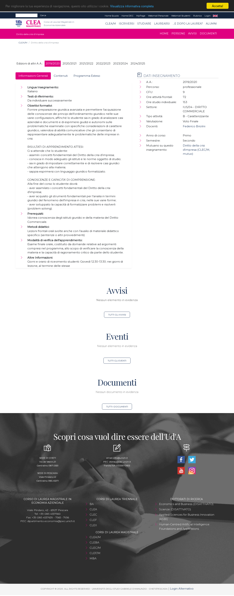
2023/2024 (120, 63)
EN (215, 15)
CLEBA (94, 542)
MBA (93, 558)
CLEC (93, 514)
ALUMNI (211, 23)
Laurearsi (162, 23)
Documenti (208, 33)
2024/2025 (138, 63)
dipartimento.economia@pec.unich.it (51, 521)
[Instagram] (192, 470)
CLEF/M (95, 553)
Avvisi (192, 33)
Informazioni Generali (33, 75)
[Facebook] (181, 459)
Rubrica (197, 15)
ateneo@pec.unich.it (120, 461)
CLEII (93, 525)
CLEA (93, 509)
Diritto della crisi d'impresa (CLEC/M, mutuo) (196, 149)
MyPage (140, 15)
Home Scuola (112, 15)
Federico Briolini (194, 126)
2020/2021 (70, 63)
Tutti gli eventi (117, 360)
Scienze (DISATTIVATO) (175, 509)
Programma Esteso (86, 75)
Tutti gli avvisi (117, 314)
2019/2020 (53, 63)
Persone (178, 33)
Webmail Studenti (180, 15)
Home (164, 33)
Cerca (43, 15)
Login (208, 15)
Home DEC (127, 15)
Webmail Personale (158, 15)
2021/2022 (86, 63)
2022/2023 (103, 63)
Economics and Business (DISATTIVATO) (186, 504)
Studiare (144, 23)
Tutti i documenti (117, 406)
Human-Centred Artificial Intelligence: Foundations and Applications (184, 526)
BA (92, 504)
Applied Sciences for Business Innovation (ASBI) (186, 517)
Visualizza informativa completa (132, 6)
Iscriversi (126, 23)
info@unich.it (120, 457)
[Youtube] (181, 470)
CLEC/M (95, 547)
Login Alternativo (182, 588)
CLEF (93, 520)
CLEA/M (110, 23)
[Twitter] (192, 459)
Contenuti (61, 75)
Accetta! (217, 5)
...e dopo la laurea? (188, 23)
